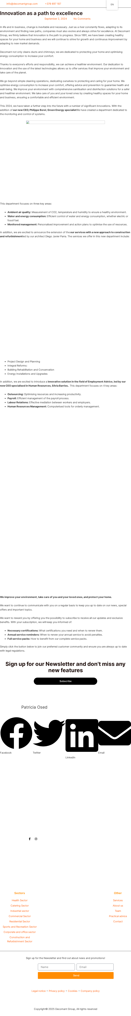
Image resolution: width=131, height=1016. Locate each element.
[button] (128, 5)
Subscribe (66, 681)
